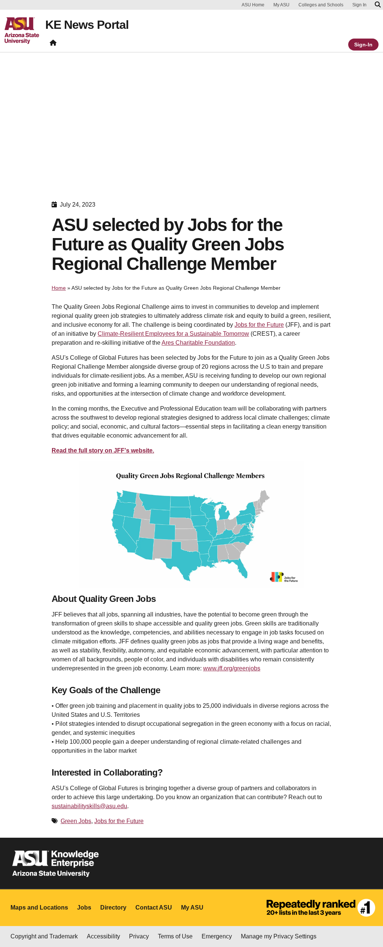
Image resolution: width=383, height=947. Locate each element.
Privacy (139, 936)
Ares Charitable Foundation (198, 342)
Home (59, 288)
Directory (113, 907)
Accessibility (103, 936)
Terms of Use (175, 936)
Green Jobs (76, 821)
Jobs (84, 907)
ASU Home (253, 4)
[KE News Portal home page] (53, 44)
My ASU (281, 4)
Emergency (217, 936)
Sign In (359, 5)
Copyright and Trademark (44, 936)
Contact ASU (153, 907)
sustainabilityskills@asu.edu (89, 806)
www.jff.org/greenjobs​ (231, 668)
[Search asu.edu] (378, 5)
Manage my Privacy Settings (278, 936)
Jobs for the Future (259, 325)
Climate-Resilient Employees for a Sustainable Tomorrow (173, 334)
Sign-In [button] (363, 45)
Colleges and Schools (320, 4)
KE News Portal (87, 25)
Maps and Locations (39, 907)
